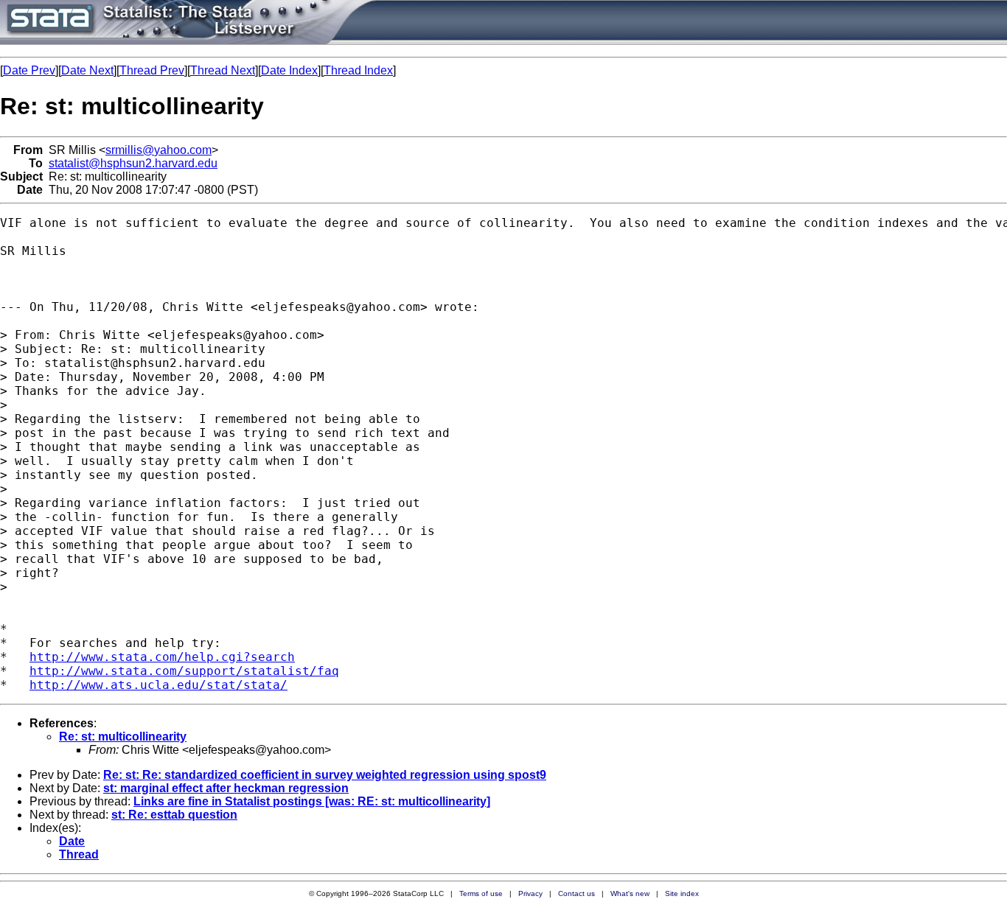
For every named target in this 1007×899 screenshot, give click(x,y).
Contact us (576, 893)
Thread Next (222, 70)
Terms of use (481, 893)
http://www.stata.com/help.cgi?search (162, 657)
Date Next (87, 70)
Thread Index (358, 70)
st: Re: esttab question (174, 814)
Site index (682, 893)
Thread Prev (151, 70)
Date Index (289, 70)
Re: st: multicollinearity (123, 736)
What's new (629, 893)
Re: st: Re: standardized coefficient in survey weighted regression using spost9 (324, 775)
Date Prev (29, 70)
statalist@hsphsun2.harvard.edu (133, 163)
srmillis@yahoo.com (158, 150)
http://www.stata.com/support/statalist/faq (184, 671)
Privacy (530, 893)
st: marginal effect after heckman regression (226, 788)
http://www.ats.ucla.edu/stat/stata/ (158, 685)
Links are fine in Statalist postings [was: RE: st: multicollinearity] (311, 801)
